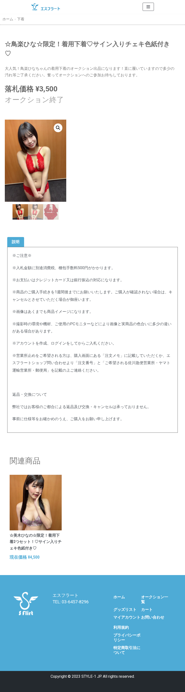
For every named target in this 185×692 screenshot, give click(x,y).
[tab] (15, 242)
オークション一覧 (154, 599)
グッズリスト (125, 609)
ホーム (7, 19)
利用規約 (121, 627)
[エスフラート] (45, 6)
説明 (16, 241)
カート (147, 609)
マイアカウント (126, 617)
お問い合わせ (152, 617)
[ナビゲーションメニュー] (148, 7)
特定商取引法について (126, 650)
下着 (20, 19)
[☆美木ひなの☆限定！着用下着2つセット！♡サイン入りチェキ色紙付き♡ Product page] (36, 502)
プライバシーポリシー (126, 637)
